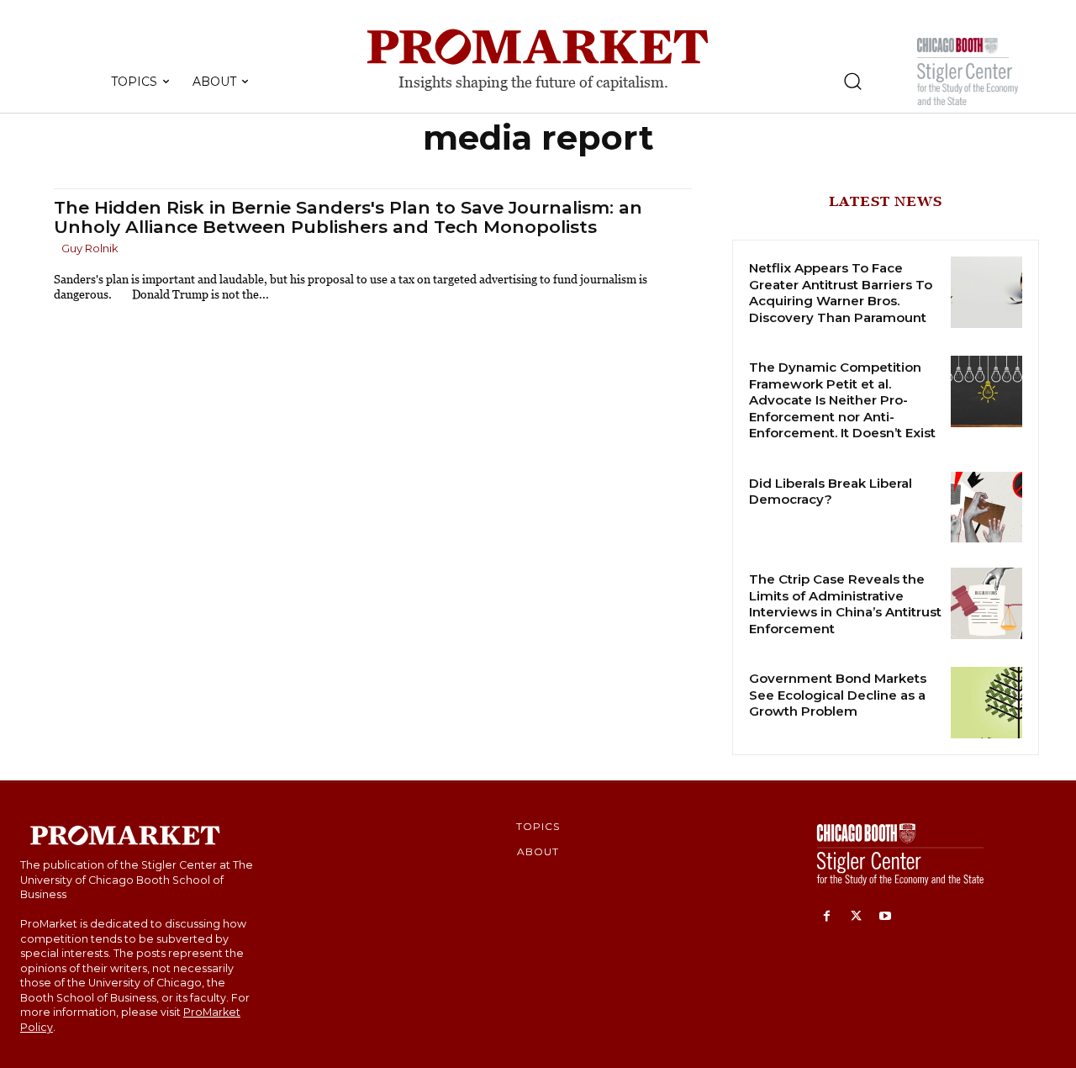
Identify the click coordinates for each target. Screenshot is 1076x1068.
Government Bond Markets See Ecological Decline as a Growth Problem (837, 694)
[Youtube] (885, 917)
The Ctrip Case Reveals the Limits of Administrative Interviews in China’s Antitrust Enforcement (845, 604)
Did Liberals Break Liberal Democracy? (830, 491)
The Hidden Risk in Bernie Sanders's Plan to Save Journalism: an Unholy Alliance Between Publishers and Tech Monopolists (348, 217)
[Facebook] (826, 917)
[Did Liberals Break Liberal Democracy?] (986, 507)
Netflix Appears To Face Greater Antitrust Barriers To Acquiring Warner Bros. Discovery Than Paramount (840, 292)
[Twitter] (856, 917)
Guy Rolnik (90, 248)
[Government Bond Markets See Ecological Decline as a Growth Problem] (986, 702)
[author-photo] (56, 249)
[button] (852, 80)
